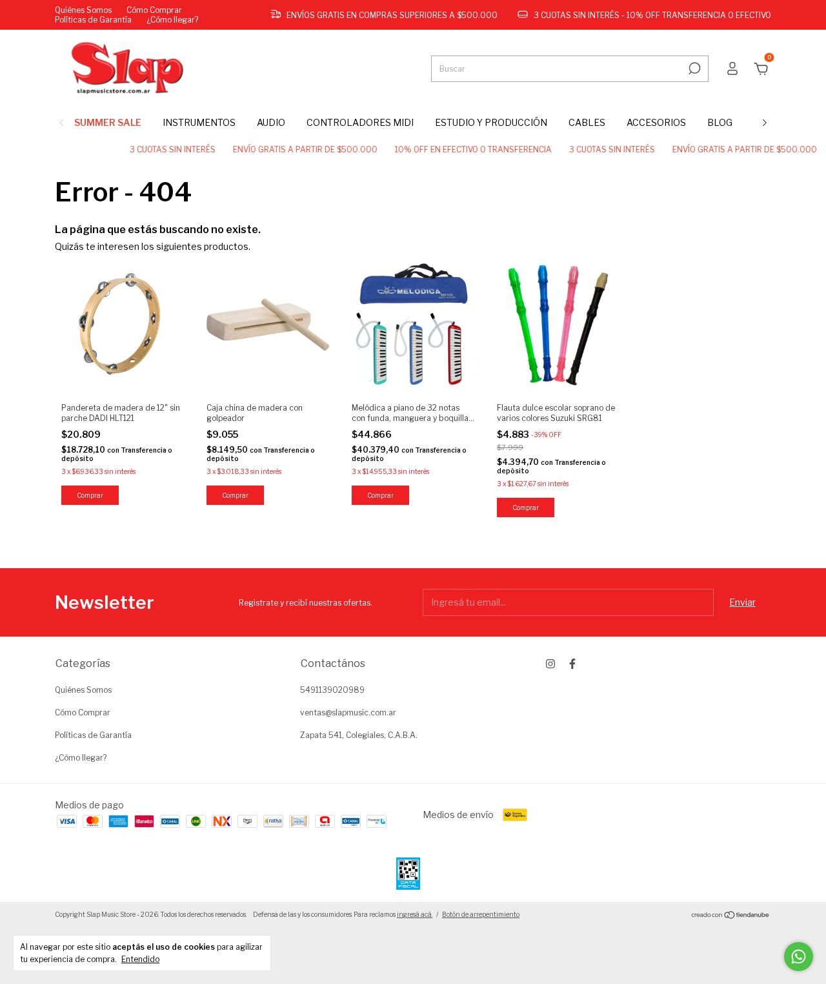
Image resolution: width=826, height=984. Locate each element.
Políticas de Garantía (93, 20)
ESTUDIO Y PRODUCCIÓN (491, 122)
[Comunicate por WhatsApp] (798, 956)
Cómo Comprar (154, 10)
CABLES (587, 122)
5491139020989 (332, 690)
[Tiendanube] (730, 915)
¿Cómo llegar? (172, 20)
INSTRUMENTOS (199, 122)
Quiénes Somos (83, 10)
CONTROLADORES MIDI (360, 122)
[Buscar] (693, 68)
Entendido (140, 959)
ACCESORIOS (656, 122)
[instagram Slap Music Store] (550, 664)
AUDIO (271, 122)
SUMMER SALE (107, 122)
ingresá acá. (414, 914)
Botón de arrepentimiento (480, 914)
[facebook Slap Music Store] (572, 664)
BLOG (719, 122)
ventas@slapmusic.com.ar (348, 712)
